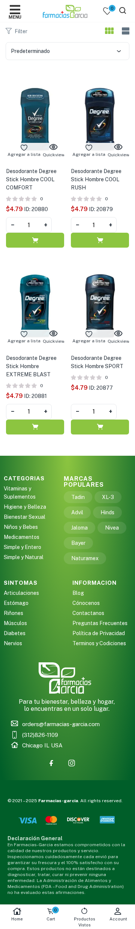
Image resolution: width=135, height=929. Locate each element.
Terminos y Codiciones (99, 643)
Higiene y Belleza (25, 507)
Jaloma (79, 528)
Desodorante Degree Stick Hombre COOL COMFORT (31, 179)
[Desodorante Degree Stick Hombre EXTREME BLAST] (35, 305)
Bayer (78, 543)
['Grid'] (109, 31)
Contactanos (88, 613)
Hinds (107, 512)
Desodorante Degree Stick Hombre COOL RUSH (96, 179)
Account (118, 919)
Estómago (16, 603)
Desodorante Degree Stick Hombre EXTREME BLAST (31, 366)
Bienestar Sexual (24, 517)
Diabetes (15, 633)
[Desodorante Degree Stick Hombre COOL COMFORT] (35, 118)
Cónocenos (86, 603)
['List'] (124, 31)
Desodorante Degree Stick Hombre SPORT (97, 362)
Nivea (112, 528)
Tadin (78, 497)
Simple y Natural (24, 557)
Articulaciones (21, 593)
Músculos (15, 623)
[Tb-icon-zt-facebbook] (51, 763)
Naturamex (85, 558)
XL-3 (108, 497)
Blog (78, 593)
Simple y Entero (22, 547)
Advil (77, 512)
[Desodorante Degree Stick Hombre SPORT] (100, 305)
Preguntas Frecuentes (100, 623)
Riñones (13, 613)
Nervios (13, 643)
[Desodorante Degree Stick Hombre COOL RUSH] (100, 118)
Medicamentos (21, 537)
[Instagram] (71, 763)
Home (17, 919)
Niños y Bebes (21, 527)
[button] (35, 240)
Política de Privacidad (98, 633)
